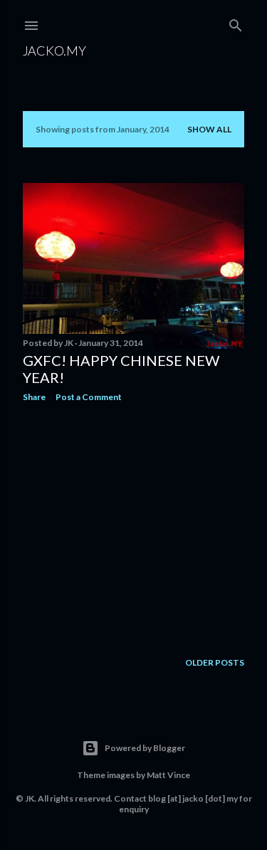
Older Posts (214, 662)
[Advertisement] (133, 527)
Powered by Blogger (145, 748)
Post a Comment (89, 397)
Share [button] (34, 397)
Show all (209, 129)
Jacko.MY (54, 50)
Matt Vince (168, 775)
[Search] (235, 22)
